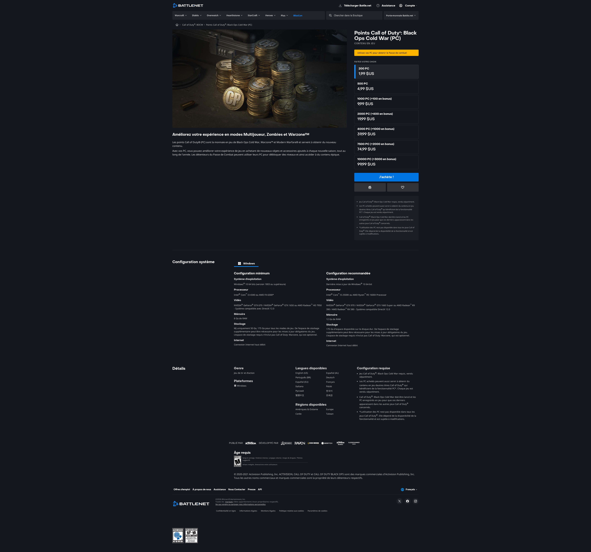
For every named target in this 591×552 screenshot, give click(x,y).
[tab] (246, 263)
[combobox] (357, 15)
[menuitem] (181, 15)
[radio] (386, 72)
